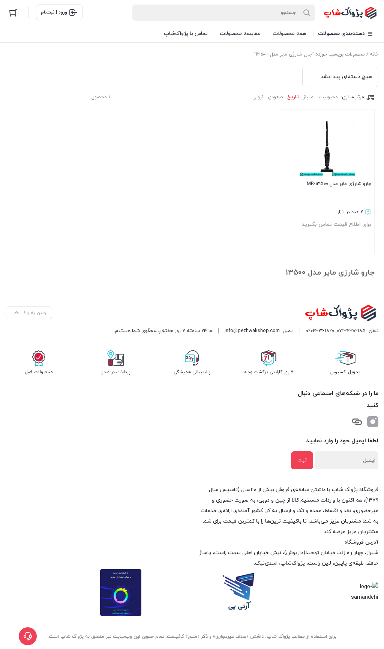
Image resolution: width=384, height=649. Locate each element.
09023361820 (320, 331)
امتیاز (309, 97)
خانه (374, 54)
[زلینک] (357, 421)
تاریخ (293, 97)
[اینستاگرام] (372, 421)
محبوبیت (328, 97)
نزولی (257, 97)
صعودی (275, 97)
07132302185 (351, 331)
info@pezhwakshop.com (252, 331)
